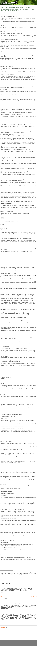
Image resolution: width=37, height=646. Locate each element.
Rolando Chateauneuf (8, 2)
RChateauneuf (2, 596)
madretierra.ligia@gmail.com (14, 621)
